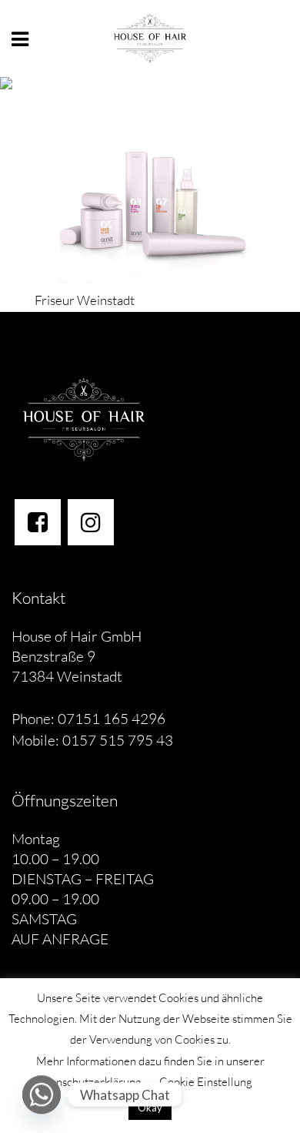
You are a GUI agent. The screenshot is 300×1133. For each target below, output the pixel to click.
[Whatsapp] (41, 1094)
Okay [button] (150, 1107)
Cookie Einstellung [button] (205, 1081)
